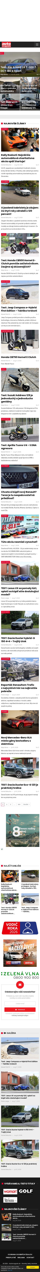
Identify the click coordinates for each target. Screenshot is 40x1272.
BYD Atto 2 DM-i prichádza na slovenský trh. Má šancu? (30, 106)
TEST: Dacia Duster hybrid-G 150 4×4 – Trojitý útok (18, 640)
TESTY (3, 234)
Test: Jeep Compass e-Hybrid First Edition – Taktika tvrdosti (19, 309)
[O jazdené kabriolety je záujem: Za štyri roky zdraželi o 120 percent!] (20, 192)
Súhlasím (32, 1267)
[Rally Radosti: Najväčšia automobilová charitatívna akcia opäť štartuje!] (20, 140)
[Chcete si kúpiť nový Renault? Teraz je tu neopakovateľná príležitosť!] (20, 476)
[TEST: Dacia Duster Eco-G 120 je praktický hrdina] (20, 769)
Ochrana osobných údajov (20, 1254)
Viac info (10, 1270)
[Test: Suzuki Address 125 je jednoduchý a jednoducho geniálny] (20, 380)
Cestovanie (5, 659)
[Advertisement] (20, 21)
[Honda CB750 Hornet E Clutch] (20, 342)
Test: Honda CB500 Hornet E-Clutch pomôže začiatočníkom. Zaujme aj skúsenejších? (20, 263)
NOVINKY (4, 129)
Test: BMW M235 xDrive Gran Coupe (9, 105)
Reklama (21, 1257)
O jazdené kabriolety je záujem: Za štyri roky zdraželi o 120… (25, 1226)
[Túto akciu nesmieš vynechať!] (20, 526)
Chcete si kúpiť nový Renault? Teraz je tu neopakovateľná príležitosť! (19, 495)
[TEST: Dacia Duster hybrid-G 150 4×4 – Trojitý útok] (20, 623)
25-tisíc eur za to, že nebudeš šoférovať (29, 88)
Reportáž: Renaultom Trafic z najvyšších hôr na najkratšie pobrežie (19, 688)
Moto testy (6, 419)
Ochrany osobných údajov (20, 1015)
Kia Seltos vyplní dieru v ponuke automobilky (9, 88)
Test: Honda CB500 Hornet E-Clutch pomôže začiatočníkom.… (24, 1236)
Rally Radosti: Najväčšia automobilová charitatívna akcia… (24, 1216)
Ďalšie (25, 804)
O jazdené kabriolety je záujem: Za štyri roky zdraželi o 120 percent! (20, 211)
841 (19, 804)
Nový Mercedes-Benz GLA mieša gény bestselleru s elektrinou (16, 741)
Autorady (5, 182)
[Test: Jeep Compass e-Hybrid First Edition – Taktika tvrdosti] (20, 292)
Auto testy (5, 281)
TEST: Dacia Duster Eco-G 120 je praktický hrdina (19, 786)
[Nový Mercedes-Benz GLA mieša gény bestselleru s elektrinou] (20, 722)
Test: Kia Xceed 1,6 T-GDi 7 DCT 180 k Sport (18, 69)
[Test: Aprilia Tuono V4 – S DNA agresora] (20, 430)
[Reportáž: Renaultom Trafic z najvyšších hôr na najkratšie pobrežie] (20, 669)
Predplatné (11, 1257)
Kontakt (30, 1257)
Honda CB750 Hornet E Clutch (18, 357)
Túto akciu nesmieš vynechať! (19, 541)
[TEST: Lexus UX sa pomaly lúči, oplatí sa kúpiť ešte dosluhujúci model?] (20, 573)
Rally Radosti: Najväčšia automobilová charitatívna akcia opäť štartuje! (17, 158)
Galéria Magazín (7, 331)
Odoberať (21, 1010)
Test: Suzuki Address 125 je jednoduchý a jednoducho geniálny (17, 398)
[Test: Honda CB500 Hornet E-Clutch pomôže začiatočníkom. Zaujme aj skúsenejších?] (20, 245)
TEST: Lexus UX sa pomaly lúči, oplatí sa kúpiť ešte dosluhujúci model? (20, 591)
